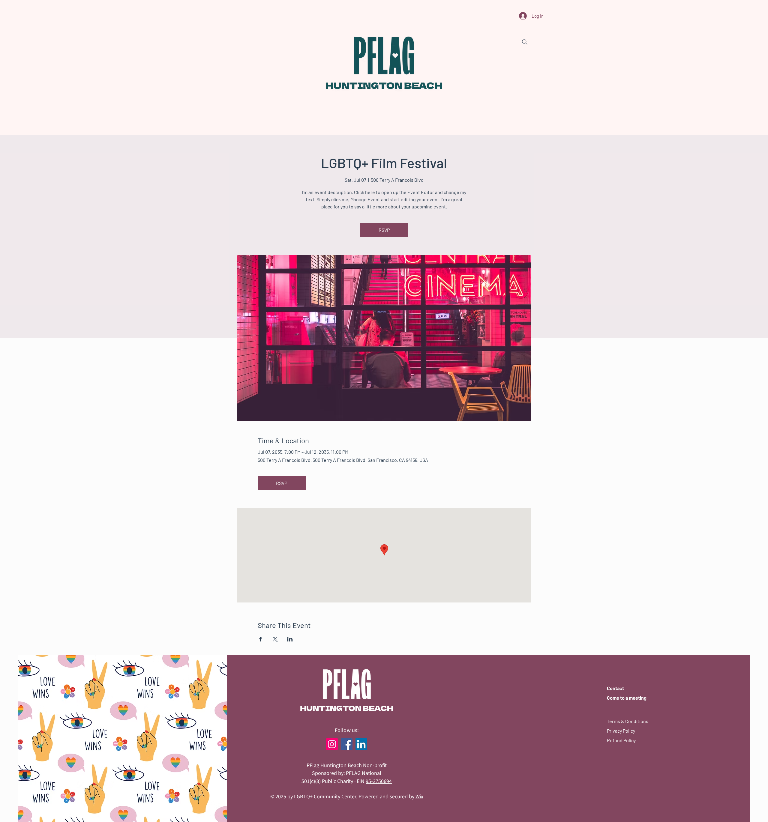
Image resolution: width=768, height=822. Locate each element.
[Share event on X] (275, 639)
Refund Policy (621, 740)
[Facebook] (346, 744)
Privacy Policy (621, 731)
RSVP (384, 230)
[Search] (524, 42)
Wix (419, 796)
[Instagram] (332, 744)
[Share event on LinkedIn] (290, 639)
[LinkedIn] (361, 744)
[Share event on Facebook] (260, 639)
